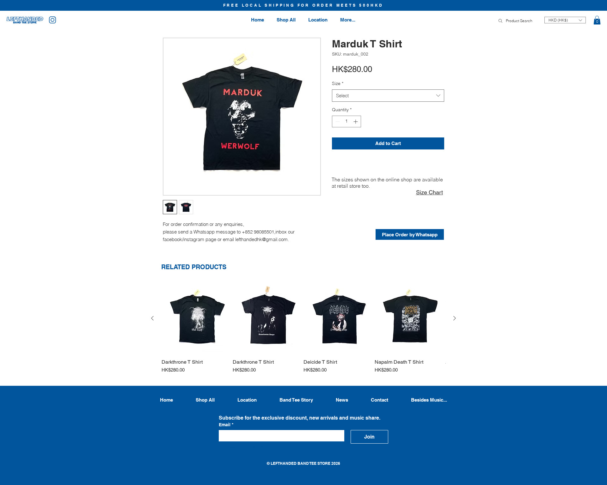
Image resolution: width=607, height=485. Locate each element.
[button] (597, 20)
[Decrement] (337, 121)
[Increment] (356, 121)
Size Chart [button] (429, 192)
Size (337, 83)
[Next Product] (454, 318)
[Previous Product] (152, 318)
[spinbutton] (346, 121)
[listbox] (565, 20)
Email (226, 424)
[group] (303, 331)
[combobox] (388, 95)
